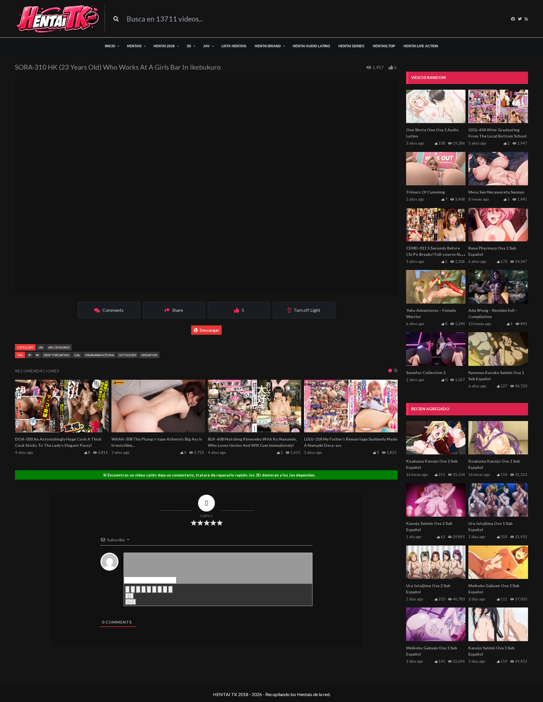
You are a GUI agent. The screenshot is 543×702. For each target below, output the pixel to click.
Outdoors (127, 355)
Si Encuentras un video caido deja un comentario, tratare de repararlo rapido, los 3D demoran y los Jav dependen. (209, 475)
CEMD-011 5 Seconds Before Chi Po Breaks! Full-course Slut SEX (435, 254)
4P (37, 355)
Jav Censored (59, 347)
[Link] (170, 589)
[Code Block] (165, 589)
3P (29, 355)
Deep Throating (57, 355)
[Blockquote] (160, 589)
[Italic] (133, 589)
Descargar (209, 330)
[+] (131, 602)
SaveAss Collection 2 (425, 372)
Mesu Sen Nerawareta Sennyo (496, 192)
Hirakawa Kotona (99, 355)
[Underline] (138, 589)
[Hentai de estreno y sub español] (58, 18)
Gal (77, 355)
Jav (40, 347)
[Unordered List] (154, 589)
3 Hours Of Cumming (425, 192)
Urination (149, 355)
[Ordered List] (149, 589)
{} (130, 596)
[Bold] (127, 589)
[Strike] (143, 589)
